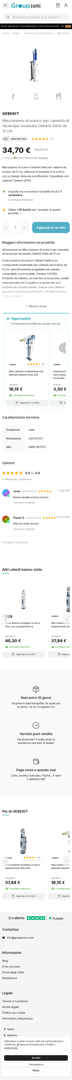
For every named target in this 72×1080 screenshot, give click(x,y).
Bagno (16, 33)
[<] (5, 619)
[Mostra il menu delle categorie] (5, 5)
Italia (10, 1029)
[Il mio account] (66, 5)
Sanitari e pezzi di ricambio (38, 33)
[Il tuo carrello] (58, 5)
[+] (24, 227)
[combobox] (36, 17)
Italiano (12, 1035)
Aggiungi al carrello (51, 227)
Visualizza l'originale (24, 502)
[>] (66, 619)
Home (5, 33)
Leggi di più (11, 1047)
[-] (6, 227)
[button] (42, 138)
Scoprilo (43, 157)
